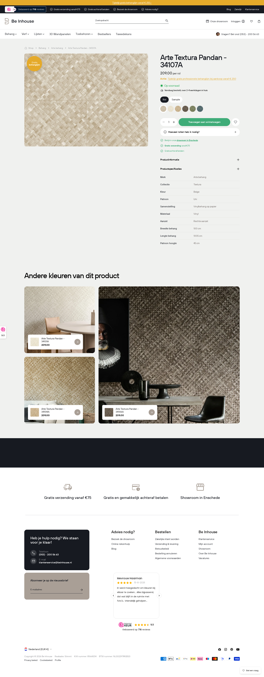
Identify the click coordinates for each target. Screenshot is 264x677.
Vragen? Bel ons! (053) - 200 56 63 (240, 34)
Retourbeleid (162, 548)
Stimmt (68, 656)
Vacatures (204, 558)
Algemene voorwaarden (168, 558)
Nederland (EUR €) (39, 649)
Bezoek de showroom (123, 539)
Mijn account (206, 543)
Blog (113, 548)
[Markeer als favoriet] (235, 122)
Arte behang (57, 48)
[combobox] (132, 21)
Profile (58, 660)
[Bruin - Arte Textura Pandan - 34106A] (185, 109)
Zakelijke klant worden (167, 539)
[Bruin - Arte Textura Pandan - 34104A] (178, 109)
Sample (176, 99)
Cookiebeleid (46, 660)
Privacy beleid (30, 660)
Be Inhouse (47, 656)
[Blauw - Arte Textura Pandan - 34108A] (200, 109)
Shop (30, 48)
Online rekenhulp (120, 543)
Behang (42, 48)
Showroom (205, 548)
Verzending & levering (166, 543)
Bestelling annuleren (166, 553)
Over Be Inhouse (207, 553)
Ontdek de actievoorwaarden (132, 2)
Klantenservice (206, 539)
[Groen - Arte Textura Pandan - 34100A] (193, 109)
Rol (164, 99)
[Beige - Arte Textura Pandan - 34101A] (171, 109)
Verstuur (81, 590)
